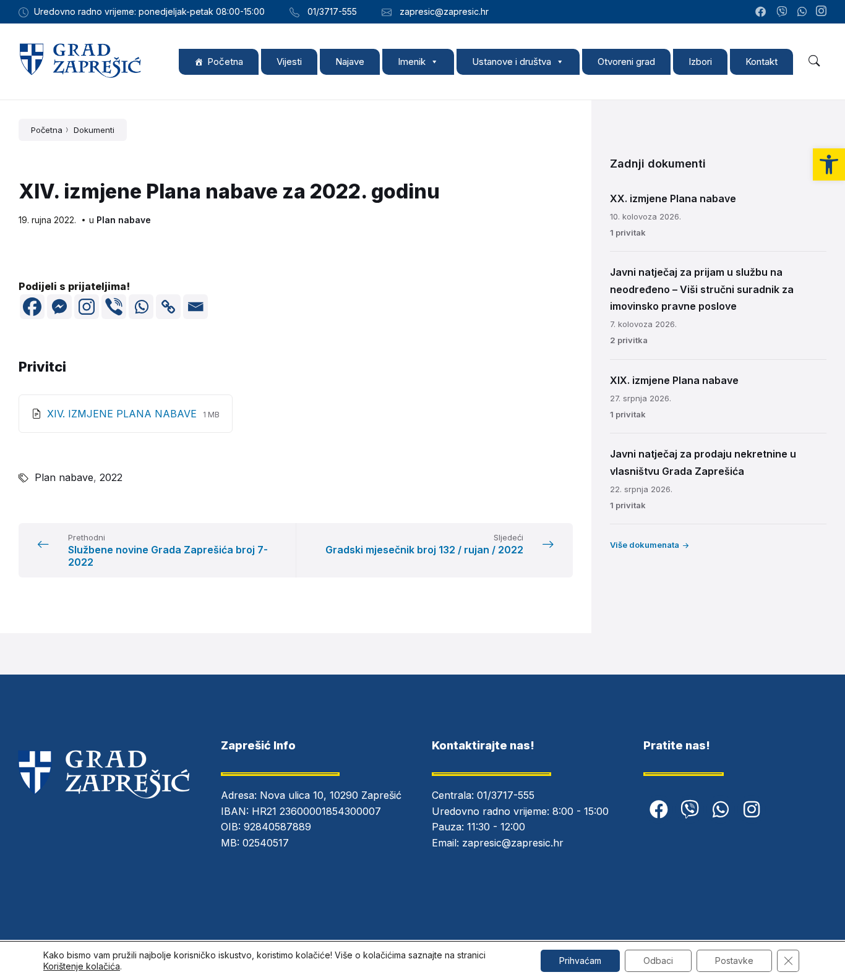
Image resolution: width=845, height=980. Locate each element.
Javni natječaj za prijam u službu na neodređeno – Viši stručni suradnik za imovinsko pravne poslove (702, 289)
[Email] (195, 306)
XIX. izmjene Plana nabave (674, 380)
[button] (829, 164)
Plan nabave (124, 220)
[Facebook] (32, 306)
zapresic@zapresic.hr (513, 843)
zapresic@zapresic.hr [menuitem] (444, 11)
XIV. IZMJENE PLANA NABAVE (123, 413)
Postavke (734, 960)
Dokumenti (94, 130)
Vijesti (289, 61)
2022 (111, 477)
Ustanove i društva (511, 61)
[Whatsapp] (141, 306)
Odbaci (658, 960)
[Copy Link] (168, 306)
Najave (349, 61)
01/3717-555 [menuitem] (332, 11)
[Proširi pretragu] (814, 61)
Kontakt (761, 61)
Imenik (412, 61)
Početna (225, 61)
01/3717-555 (505, 795)
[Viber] (113, 306)
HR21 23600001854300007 (316, 811)
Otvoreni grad (626, 61)
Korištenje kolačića (81, 966)
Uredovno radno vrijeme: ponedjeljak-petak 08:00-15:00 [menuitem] (149, 11)
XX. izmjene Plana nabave (673, 198)
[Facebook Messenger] (59, 306)
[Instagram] (821, 12)
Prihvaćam (580, 960)
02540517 (265, 843)
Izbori (700, 61)
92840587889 (277, 826)
